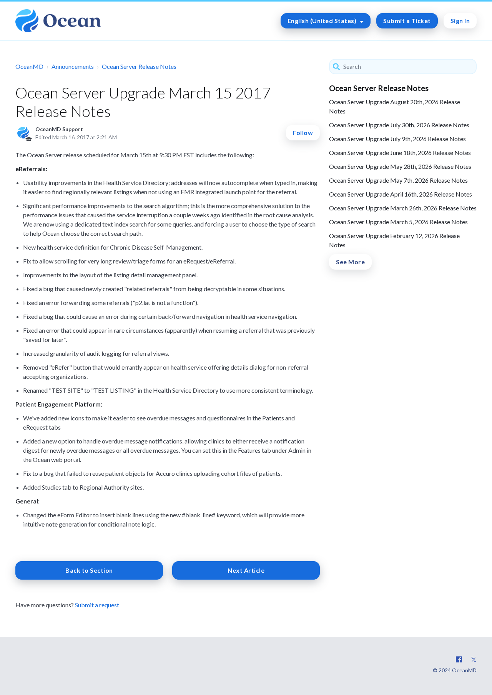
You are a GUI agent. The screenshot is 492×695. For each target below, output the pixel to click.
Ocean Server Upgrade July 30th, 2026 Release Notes (399, 124)
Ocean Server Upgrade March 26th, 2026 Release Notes (403, 208)
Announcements (73, 66)
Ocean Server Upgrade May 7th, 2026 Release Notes (398, 180)
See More (350, 261)
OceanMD (29, 66)
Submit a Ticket (407, 20)
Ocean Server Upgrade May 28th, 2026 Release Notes (400, 166)
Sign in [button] (460, 20)
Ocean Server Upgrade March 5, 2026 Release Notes (398, 221)
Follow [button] (303, 132)
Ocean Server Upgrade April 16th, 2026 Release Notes (400, 194)
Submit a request (97, 604)
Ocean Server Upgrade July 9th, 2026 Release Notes (397, 138)
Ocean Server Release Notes (139, 66)
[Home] (58, 20)
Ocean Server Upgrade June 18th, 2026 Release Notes (400, 152)
